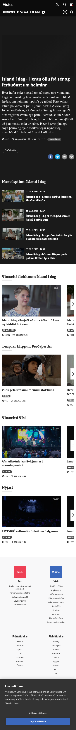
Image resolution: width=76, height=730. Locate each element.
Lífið (20, 654)
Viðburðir (56, 654)
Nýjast (7, 487)
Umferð (56, 611)
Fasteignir (56, 646)
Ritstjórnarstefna (56, 599)
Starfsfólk (56, 606)
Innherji (56, 642)
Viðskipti (20, 646)
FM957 (56, 666)
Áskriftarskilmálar (56, 603)
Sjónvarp (20, 662)
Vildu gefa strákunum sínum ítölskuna (28, 390)
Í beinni (35, 12)
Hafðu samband (56, 594)
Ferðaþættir (10, 150)
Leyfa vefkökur (38, 721)
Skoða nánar (12, 703)
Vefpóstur (56, 615)
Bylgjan (7, 471)
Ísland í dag (54, 139)
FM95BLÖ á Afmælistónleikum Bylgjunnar (31, 531)
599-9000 (22, 605)
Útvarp (20, 666)
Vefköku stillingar (38, 713)
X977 (56, 670)
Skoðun (19, 658)
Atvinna (56, 650)
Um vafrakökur (56, 618)
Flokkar (22, 12)
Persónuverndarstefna (20, 593)
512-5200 (58, 587)
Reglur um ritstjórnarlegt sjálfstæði (20, 588)
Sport (20, 650)
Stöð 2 (6, 395)
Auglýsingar (56, 591)
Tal (56, 674)
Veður (56, 658)
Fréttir (71, 467)
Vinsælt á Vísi (14, 418)
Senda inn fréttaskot (56, 623)
